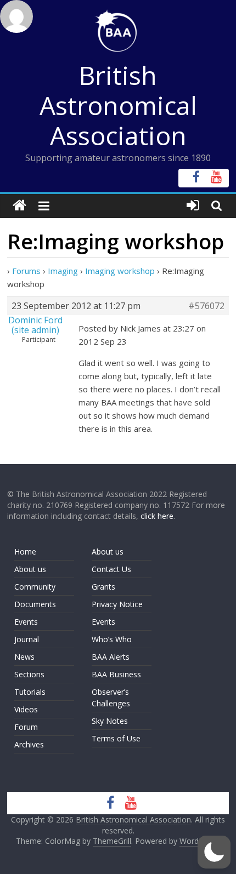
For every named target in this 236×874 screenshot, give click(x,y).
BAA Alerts (111, 657)
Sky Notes (110, 721)
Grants (103, 586)
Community (34, 586)
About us (30, 569)
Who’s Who (112, 639)
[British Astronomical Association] (19, 206)
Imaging (63, 270)
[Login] (193, 206)
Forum (26, 727)
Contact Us (111, 569)
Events (26, 621)
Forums (26, 270)
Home (25, 551)
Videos (26, 709)
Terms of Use (116, 738)
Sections (29, 674)
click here (157, 516)
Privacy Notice (117, 604)
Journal (26, 639)
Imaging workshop (120, 270)
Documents (35, 604)
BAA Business (116, 674)
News (24, 657)
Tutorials (30, 692)
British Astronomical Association (118, 105)
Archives (29, 744)
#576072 (206, 306)
